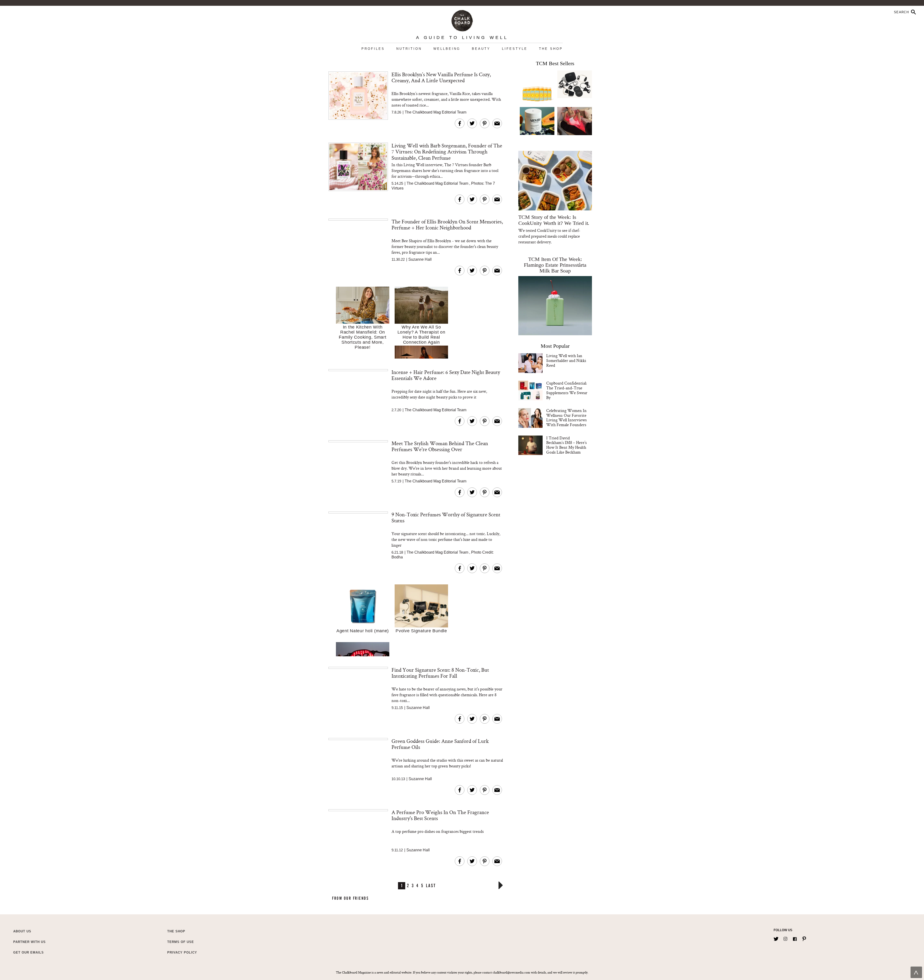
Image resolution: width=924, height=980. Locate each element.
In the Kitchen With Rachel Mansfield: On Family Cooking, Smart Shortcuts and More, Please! (362, 337)
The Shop (551, 49)
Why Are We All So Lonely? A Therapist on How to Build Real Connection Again (421, 335)
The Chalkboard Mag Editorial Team (435, 112)
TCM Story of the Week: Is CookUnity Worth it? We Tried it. (553, 220)
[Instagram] (785, 938)
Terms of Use (180, 942)
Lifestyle (514, 49)
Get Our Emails (28, 952)
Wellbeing (446, 49)
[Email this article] (497, 123)
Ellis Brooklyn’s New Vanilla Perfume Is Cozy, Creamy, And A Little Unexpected (441, 77)
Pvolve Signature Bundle (421, 630)
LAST (431, 885)
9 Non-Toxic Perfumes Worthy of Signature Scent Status (445, 517)
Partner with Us (29, 942)
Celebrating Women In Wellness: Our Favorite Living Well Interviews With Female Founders (566, 417)
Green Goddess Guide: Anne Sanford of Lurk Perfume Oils (440, 744)
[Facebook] (794, 938)
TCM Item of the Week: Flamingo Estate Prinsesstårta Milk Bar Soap (555, 265)
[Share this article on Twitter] (472, 123)
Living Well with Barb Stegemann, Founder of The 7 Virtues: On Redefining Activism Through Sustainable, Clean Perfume (446, 151)
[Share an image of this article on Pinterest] (484, 123)
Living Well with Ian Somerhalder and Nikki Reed (566, 360)
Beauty (481, 49)
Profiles (373, 49)
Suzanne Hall (420, 259)
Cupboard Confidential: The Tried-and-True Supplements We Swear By (566, 390)
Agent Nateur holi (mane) (362, 630)
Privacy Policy (182, 952)
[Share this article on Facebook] (459, 123)
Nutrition (409, 49)
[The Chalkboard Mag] (462, 19)
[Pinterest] (804, 938)
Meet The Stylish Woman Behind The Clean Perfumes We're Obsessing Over (439, 446)
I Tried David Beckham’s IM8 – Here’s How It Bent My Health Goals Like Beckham (566, 445)
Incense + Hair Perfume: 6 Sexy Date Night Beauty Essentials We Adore (445, 375)
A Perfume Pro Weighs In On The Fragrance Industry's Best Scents (440, 815)
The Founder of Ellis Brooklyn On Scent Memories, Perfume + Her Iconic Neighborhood (447, 224)
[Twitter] (776, 938)
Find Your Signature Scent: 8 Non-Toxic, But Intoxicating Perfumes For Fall (440, 672)
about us (22, 931)
